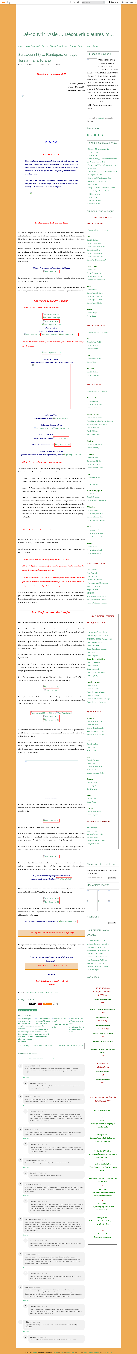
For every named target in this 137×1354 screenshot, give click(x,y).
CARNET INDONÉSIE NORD (37, 993)
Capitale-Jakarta (92, 457)
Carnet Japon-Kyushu (94, 299)
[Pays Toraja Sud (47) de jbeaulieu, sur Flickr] (32, 334)
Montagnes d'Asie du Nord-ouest (98, 332)
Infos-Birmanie (92, 570)
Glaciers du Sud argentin (95, 728)
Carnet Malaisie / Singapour (96, 500)
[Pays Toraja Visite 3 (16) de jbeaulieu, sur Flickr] (43, 428)
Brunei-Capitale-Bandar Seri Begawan (100, 421)
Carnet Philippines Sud (95, 517)
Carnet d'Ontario (92, 685)
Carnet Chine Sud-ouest (95, 256)
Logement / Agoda (93, 970)
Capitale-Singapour (93, 497)
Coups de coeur (92, 831)
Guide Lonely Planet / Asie (96, 947)
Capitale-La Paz (92, 744)
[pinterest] (78, 2)
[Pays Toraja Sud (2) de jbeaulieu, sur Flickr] (51, 690)
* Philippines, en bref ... (95, 200)
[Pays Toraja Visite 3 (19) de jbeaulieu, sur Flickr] (68, 921)
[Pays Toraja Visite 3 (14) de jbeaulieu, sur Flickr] (51, 324)
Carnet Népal (91, 362)
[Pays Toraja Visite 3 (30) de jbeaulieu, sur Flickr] (72, 455)
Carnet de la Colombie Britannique (98, 699)
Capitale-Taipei (92, 313)
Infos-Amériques (92, 828)
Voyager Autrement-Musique (97, 603)
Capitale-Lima (91, 799)
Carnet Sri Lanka (93, 375)
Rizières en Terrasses (94, 586)
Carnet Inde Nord (93, 345)
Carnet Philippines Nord (95, 513)
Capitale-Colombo (93, 372)
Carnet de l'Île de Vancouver (96, 702)
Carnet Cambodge (93, 447)
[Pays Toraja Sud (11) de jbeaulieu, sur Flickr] (51, 687)
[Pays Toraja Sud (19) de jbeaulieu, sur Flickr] (51, 821)
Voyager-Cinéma (92, 837)
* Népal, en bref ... (93, 197)
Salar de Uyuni (92, 750)
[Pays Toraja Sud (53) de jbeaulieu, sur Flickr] (61, 418)
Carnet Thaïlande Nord (95, 533)
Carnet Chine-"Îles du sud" (96, 246)
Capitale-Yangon (92, 401)
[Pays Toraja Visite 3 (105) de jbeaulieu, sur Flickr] (69, 334)
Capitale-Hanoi (92, 547)
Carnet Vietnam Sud (94, 553)
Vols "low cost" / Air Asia (95, 963)
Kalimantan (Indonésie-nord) (96, 424)
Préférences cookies (107, 1352)
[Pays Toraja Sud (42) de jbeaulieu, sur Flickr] (51, 321)
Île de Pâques (91, 770)
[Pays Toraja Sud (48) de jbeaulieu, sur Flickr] (51, 898)
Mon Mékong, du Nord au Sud (97, 583)
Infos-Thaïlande (92, 576)
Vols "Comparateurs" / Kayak (97, 960)
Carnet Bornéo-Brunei (94, 418)
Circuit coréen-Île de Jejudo (96, 280)
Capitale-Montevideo (94, 812)
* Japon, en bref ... (93, 184)
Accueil (20, 46)
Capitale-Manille (92, 510)
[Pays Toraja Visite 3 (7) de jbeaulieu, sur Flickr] (51, 314)
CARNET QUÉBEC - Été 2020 (98, 632)
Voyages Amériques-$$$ (95, 834)
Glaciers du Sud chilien (95, 766)
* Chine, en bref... (93, 155)
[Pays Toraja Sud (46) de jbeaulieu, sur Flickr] (61, 438)
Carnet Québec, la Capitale (96, 672)
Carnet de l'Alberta (93, 695)
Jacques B (101, 118)
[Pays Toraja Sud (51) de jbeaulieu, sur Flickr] (64, 879)
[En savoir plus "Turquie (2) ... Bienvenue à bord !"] (102, 895)
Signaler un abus (70, 1352)
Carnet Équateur (92, 786)
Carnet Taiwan (92, 316)
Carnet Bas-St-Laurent (94, 642)
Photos (80, 46)
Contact (95, 46)
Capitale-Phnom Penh (94, 444)
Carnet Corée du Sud (94, 273)
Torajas (59, 993)
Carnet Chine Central (94, 243)
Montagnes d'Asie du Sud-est (97, 391)
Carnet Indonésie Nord (94, 464)
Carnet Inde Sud (92, 348)
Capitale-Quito (92, 783)
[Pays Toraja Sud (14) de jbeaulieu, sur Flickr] (64, 713)
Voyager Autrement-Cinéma (96, 596)
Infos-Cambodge (92, 573)
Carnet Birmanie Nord (94, 404)
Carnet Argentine (92, 725)
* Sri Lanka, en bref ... (94, 204)
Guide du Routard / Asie (95, 954)
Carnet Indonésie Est (94, 461)
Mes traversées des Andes (95, 731)
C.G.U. (79, 1352)
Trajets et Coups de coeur (59, 46)
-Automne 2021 (106, 639)
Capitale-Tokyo (92, 289)
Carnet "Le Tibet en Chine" (96, 260)
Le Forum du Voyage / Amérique (98, 944)
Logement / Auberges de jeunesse (98, 966)
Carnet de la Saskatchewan (96, 692)
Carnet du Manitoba (93, 689)
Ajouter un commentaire (36, 1059)
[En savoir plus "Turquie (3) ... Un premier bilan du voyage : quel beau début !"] (92, 895)
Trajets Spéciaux (92, 589)
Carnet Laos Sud (92, 484)
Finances (73, 46)
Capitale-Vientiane (93, 477)
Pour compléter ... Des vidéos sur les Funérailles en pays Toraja (52, 932)
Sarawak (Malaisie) (93, 434)
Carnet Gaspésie (92, 655)
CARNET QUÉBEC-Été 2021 (97, 635)
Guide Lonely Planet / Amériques (98, 950)
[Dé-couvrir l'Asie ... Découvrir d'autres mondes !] (92, 63)
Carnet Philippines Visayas (96, 520)
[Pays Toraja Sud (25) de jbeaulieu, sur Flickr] (51, 716)
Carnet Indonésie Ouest (95, 467)
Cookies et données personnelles (91, 1352)
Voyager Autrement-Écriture (96, 599)
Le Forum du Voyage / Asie (96, 941)
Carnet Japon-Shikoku (94, 303)
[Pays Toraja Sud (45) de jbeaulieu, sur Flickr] (51, 856)
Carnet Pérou (91, 802)
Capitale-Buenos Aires (94, 721)
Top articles (55, 1352)
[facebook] (70, 2)
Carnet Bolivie (92, 747)
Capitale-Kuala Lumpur (95, 494)
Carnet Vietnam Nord (94, 550)
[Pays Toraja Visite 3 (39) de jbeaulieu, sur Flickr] (51, 353)
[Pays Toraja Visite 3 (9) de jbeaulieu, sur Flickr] (51, 318)
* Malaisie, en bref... (94, 194)
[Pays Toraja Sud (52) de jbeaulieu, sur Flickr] (61, 428)
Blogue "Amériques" (33, 46)
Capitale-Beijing (92, 240)
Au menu (45, 46)
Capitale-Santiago (93, 760)
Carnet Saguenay (92, 675)
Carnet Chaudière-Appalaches (97, 649)
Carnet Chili (91, 763)
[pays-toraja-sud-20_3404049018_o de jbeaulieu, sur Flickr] (43, 713)
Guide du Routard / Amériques (97, 957)
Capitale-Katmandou (94, 358)
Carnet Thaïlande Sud (94, 537)
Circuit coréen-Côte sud (95, 276)
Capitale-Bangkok (93, 530)
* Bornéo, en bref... (93, 152)
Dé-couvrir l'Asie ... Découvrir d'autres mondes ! (68, 34)
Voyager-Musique (93, 844)
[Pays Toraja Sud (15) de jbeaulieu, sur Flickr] (51, 720)
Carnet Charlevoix (93, 645)
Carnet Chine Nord (93, 250)
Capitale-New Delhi (94, 342)
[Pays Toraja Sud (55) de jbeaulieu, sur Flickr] (51, 271)
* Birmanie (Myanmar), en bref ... (98, 149)
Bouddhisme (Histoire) (94, 579)
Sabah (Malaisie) (92, 431)
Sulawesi (53, 993)
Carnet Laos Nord (93, 481)
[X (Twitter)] (74, 2)
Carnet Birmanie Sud (94, 408)
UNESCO (90, 593)
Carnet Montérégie (93, 669)
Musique (87, 46)
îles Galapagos (92, 789)
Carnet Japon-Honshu (94, 296)
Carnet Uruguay (92, 815)
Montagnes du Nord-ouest (95, 734)
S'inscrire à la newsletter (27, 1010)
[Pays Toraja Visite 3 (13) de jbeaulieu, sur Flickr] (49, 334)
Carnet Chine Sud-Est (94, 253)
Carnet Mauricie (92, 665)
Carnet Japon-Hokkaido (95, 293)
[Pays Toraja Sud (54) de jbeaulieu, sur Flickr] (62, 445)
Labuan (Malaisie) (93, 428)
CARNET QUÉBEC (94, 639)
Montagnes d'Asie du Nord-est (97, 230)
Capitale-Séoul (92, 270)
